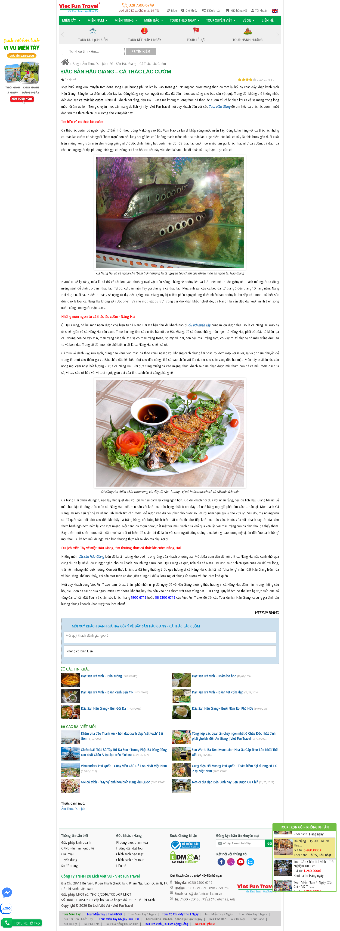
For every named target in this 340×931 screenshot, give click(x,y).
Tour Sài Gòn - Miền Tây (77, 919)
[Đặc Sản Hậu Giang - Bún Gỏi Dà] (70, 712)
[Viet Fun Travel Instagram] (230, 861)
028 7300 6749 (141, 5)
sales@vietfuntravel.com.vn (203, 893)
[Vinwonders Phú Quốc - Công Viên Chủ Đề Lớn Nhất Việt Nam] (70, 770)
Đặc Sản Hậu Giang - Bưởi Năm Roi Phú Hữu (222, 708)
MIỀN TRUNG (123, 20)
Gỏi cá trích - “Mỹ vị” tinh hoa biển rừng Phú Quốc (115, 782)
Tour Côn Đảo (217, 919)
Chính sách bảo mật (129, 854)
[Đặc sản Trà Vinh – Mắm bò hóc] (181, 680)
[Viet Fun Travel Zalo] (249, 861)
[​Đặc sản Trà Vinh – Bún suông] (70, 680)
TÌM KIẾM (142, 51)
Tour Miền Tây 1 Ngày (142, 914)
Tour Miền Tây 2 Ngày (219, 914)
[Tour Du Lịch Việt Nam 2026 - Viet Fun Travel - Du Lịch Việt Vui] (79, 7)
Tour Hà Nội (237, 919)
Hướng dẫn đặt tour (130, 848)
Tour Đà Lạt (69, 924)
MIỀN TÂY (69, 20)
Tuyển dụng (69, 860)
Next (277, 35)
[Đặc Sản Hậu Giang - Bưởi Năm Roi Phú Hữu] (181, 712)
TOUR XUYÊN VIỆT (219, 20)
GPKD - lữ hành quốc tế (77, 848)
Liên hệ (268, 20)
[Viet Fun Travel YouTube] (239, 861)
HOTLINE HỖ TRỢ (27, 923)
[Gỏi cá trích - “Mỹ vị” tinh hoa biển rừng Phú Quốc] (70, 786)
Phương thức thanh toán (132, 842)
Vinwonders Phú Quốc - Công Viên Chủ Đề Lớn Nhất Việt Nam (124, 766)
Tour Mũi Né (91, 924)
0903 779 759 (196, 888)
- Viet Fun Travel (121, 905)
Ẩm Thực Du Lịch (94, 63)
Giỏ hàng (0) (238, 10)
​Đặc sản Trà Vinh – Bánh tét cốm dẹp (217, 692)
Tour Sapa (257, 919)
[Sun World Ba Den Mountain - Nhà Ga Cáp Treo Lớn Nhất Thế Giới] (181, 754)
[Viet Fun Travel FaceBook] (220, 861)
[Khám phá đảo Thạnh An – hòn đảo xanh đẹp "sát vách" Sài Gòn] (70, 737)
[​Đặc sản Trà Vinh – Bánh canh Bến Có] (70, 696)
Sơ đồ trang (69, 865)
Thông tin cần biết (74, 835)
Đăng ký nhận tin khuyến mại (237, 835)
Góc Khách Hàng (129, 835)
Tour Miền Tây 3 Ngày (253, 914)
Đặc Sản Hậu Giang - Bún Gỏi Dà (103, 708)
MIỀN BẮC (151, 20)
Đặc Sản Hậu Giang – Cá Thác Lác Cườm (138, 63)
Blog (174, 10)
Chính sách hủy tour (130, 860)
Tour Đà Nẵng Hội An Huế (121, 924)
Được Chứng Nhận (183, 835)
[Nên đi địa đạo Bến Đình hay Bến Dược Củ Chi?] (181, 786)
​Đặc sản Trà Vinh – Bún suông (101, 676)
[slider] (247, 79)
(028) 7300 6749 (200, 882)
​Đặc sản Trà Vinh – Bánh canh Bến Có (107, 692)
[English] (275, 10)
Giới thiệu (191, 10)
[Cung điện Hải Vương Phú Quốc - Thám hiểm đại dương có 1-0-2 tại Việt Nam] (181, 770)
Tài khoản (261, 10)
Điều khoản (214, 10)
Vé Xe (247, 20)
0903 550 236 (219, 888)
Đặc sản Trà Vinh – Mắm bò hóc (214, 676)
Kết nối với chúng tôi (231, 854)
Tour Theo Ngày (183, 20)
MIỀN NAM (95, 20)
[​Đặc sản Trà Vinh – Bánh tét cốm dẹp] (181, 696)
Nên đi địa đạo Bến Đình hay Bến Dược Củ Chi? (225, 782)
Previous (62, 35)
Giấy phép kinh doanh (76, 842)
